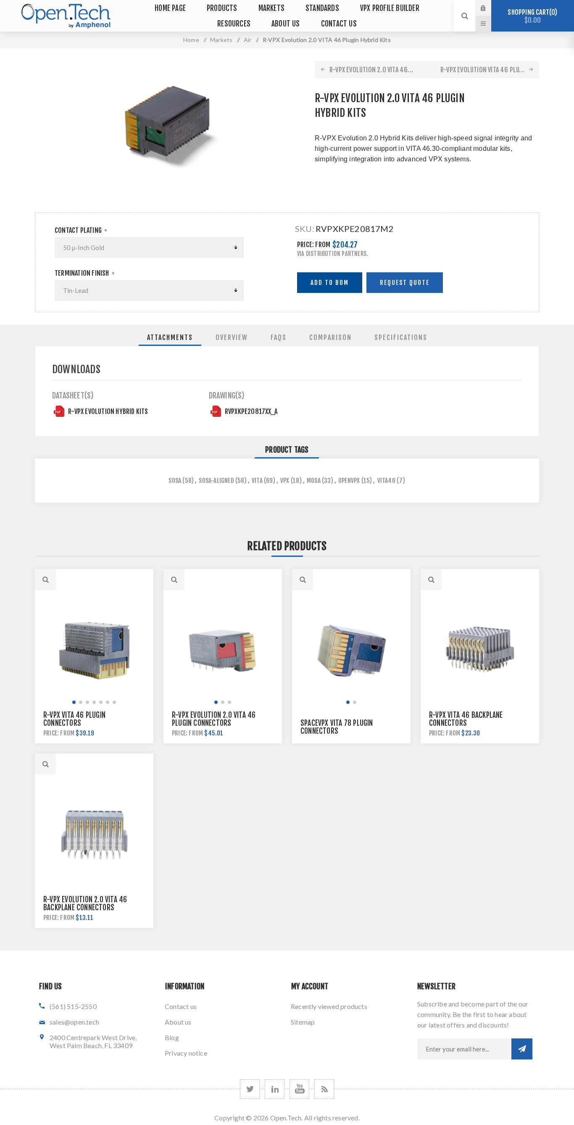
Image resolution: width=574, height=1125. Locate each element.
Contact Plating (78, 230)
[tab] (170, 337)
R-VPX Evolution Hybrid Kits (108, 411)
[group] (94, 650)
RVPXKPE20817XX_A (251, 411)
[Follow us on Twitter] (250, 1089)
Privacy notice (186, 1053)
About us (178, 1022)
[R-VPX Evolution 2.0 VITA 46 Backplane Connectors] (94, 835)
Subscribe (521, 1048)
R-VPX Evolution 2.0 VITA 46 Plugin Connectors (213, 719)
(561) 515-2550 (73, 1006)
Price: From (313, 244)
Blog (172, 1037)
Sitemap (303, 1022)
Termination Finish (82, 273)
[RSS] (324, 1089)
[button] (74, 702)
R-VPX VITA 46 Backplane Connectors (466, 719)
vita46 (386, 481)
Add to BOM (330, 283)
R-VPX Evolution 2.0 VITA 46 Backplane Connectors (85, 903)
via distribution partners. (332, 253)
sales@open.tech (74, 1022)
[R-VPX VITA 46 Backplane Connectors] (480, 650)
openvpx (349, 481)
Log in (489, 8)
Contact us (181, 1006)
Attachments (170, 337)
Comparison (330, 337)
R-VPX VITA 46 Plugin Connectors (74, 719)
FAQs (279, 337)
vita (257, 481)
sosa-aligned (216, 481)
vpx (285, 481)
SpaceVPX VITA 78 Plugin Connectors (336, 727)
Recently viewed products (329, 1006)
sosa (175, 481)
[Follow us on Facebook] (274, 1089)
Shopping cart (531, 16)
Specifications (400, 337)
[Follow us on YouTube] (299, 1089)
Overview (232, 337)
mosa (314, 481)
